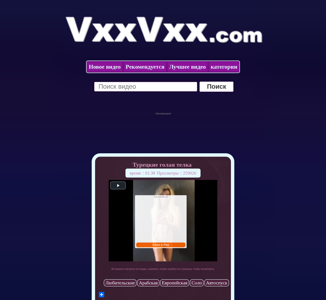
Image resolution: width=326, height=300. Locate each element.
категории (224, 67)
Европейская (174, 282)
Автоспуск (216, 282)
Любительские (120, 282)
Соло (197, 282)
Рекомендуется (145, 67)
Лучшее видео (187, 67)
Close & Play (161, 244)
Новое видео (105, 67)
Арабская (148, 282)
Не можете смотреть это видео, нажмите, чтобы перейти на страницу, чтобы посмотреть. (163, 268)
